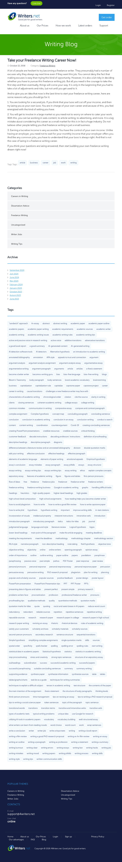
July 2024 (14, 274)
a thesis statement (94, 369)
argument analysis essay (70, 363)
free (25, 482)
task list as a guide (39, 680)
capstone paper (73, 386)
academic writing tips (85, 335)
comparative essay (63, 408)
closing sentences (26, 403)
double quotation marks (94, 448)
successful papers (87, 663)
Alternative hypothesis (60, 352)
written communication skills (49, 759)
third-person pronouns (19, 697)
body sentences (54, 380)
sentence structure (65, 634)
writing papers (48, 753)
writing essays (63, 748)
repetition (58, 612)
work (63, 163)
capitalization (26, 386)
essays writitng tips (53, 470)
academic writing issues (38, 335)
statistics (68, 651)
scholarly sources (79, 629)
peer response (82, 561)
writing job (106, 748)
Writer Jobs (16, 234)
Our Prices (42, 25)
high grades (82, 493)
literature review (59, 527)
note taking (72, 544)
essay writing (70, 470)
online (42, 550)
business (34, 163)
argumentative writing (19, 369)
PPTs (86, 584)
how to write (39, 504)
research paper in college (68, 618)
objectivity (31, 550)
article (22, 163)
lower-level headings (18, 533)
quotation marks (88, 601)
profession (53, 595)
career (45, 163)
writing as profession (58, 742)
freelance (35, 482)
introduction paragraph (19, 521)
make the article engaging (71, 533)
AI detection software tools (20, 352)
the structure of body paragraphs (77, 691)
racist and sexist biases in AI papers (69, 606)
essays (81, 465)
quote (37, 606)
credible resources (51, 431)
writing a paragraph (37, 742)
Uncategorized (18, 225)
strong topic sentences (61, 657)
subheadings (14, 663)
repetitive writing (94, 612)
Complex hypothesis (40, 414)
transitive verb (96, 708)
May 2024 (14, 281)
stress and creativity (39, 657)
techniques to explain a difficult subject (26, 685)
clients (12, 403)
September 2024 (17, 270)
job (54, 163)
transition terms (48, 708)
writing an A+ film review (78, 736)
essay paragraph (53, 465)
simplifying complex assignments (43, 640)
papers (75, 555)
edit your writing (16, 453)
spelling (54, 646)
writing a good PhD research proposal (47, 736)
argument (94, 357)
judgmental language (18, 527)
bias (58, 374)
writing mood (33, 753)
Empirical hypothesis (96, 459)
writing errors (47, 748)
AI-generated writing (80, 346)
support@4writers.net (21, 814)
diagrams (58, 442)
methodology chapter (81, 538)
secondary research (44, 634)
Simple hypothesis (17, 640)
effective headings (56, 453)
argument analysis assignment (42, 363)
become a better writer (19, 374)
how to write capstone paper (92, 504)
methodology (62, 538)
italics (60, 521)
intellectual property (42, 516)
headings (13, 493)
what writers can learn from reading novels (28, 725)
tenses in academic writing (58, 685)
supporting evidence (18, 674)
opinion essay (91, 550)
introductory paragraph (43, 521)
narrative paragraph (30, 544)
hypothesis (32, 510)
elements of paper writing (52, 459)
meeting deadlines (94, 533)
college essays (71, 403)
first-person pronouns (93, 476)
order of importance (18, 555)
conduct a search (104, 419)
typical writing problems (43, 714)
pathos (56, 561)
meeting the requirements (20, 538)
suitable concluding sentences (47, 668)
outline (33, 555)
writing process (81, 753)
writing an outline (16, 742)
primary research (85, 589)
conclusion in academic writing (36, 419)
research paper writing (19, 623)
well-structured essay (88, 719)
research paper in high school (96, 618)
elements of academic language (23, 459)
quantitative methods (67, 601)
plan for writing (90, 572)
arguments (59, 369)
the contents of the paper (100, 685)
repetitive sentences (74, 612)
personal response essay (60, 567)
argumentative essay (93, 363)
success (43, 663)
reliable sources (43, 612)
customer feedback (17, 436)
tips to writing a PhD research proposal (95, 697)
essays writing (15, 470)
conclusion (14, 419)
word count (70, 725)
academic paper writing (38, 329)
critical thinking (88, 431)
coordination (42, 425)
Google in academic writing (66, 487)
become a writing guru (43, 374)
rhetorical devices (69, 623)
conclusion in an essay (63, 419)
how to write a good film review (62, 504)
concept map (58, 414)
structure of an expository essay (89, 657)
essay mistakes (35, 465)
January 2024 (16, 288)
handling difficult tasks (101, 487)
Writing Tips (16, 244)
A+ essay (35, 323)
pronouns (94, 595)
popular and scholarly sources (22, 578)
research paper (46, 618)
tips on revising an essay (63, 697)
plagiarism (75, 572)
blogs (104, 374)
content (12, 425)
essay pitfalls (69, 465)
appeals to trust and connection (72, 357)
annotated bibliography (19, 357)
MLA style (13, 544)
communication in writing (40, 408)
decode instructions (38, 436)
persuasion (105, 567)
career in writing (16, 391)
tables (102, 674)
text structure (79, 685)
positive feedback (65, 578)
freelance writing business (38, 487)
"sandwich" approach (18, 323)
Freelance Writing (47, 66)
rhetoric (54, 623)
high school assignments (50, 499)
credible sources (70, 431)
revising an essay (40, 623)
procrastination (38, 595)
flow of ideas (14, 482)
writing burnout (16, 748)
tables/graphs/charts (18, 680)
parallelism (86, 555)
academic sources (85, 329)
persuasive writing (35, 572)
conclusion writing (85, 419)
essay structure (94, 465)
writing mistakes (16, 753)
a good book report (17, 346)
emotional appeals (75, 459)
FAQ (33, 839)
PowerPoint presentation (20, 584)
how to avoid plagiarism (19, 504)
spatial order (14, 646)
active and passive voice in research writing (28, 340)
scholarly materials (60, 629)
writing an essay (100, 736)
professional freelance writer (74, 595)
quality (52, 601)
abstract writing (60, 323)
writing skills (97, 753)
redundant (28, 612)
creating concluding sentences (96, 425)
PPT (65, 584)
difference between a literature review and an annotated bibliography (39, 448)
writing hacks (92, 748)
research (32, 618)
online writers (55, 550)
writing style (14, 759)
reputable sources (17, 618)
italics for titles (72, 521)
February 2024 (16, 284)
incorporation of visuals (19, 516)
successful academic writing (63, 663)
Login (98, 5)
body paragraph (36, 380)
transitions (33, 708)
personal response (37, 567)
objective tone (104, 544)
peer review (98, 561)
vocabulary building (66, 719)
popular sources (46, 578)
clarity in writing (98, 397)
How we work (63, 25)
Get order (106, 17)
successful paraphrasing (19, 668)
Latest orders (85, 25)
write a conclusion (17, 731)
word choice (56, 725)
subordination (30, 663)
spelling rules (82, 646)
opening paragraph (73, 550)
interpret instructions (64, 516)
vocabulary (49, 719)
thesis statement (52, 691)
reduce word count (96, 606)
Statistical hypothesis (52, 651)
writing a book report (88, 731)
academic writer (103, 329)
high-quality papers (41, 493)
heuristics (25, 493)
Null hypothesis (88, 544)
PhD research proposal (57, 572)
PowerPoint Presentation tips (47, 584)
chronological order (52, 397)
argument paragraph (41, 369)
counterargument (59, 425)
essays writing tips (33, 470)
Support (104, 25)
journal (92, 521)
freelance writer (78, 482)
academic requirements (62, 329)
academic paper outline (99, 323)
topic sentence (92, 702)
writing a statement (79, 742)
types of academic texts (19, 714)
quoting (46, 606)
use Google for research (82, 714)
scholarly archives (40, 629)
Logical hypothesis (77, 527)
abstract (46, 323)
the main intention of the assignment (25, 691)
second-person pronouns (20, 634)
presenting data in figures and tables (25, 589)
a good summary (37, 346)
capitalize (58, 386)
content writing (26, 425)
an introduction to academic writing (89, 352)
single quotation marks (71, 640)
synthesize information (58, 674)
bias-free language (72, 374)
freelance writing (16, 487)
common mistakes (17, 408)
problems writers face (18, 595)
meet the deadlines (43, 538)
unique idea (63, 714)
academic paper (78, 323)
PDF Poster (68, 561)
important (65, 510)
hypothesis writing (49, 510)
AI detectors (41, 352)
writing (73, 163)
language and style (39, 527)
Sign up (68, 836)
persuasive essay (16, 572)
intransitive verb (84, 516)
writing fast (78, 748)
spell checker (41, 646)
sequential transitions (86, 634)
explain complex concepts (100, 470)
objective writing (16, 550)
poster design (82, 578)
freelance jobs (48, 482)
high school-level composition (22, 499)
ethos (82, 470)
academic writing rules (63, 335)
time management (41, 697)
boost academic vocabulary (77, 380)
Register (111, 5)
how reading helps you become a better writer (85, 499)
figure (58, 476)
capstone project (91, 386)
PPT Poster (75, 584)
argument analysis (17, 363)
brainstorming (99, 380)
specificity (28, 646)
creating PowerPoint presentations (24, 431)
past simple (45, 561)
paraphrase (99, 555)
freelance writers (95, 482)
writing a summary (100, 742)
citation (68, 397)
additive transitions (73, 340)
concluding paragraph (78, 414)
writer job (41, 731)
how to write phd (16, 510)
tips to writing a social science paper (25, 702)
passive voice (30, 561)
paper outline (62, 555)
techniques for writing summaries (65, 680)
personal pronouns (17, 567)
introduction (99, 516)
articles (79, 369)
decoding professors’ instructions (65, 436)
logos (92, 527)
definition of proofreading (95, 436)
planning (105, 572)
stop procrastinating (18, 657)
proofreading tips (16, 601)
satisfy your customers (19, 629)
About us (24, 25)
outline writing (46, 555)
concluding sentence (100, 414)
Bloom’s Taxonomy (17, 380)
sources (96, 640)
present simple (67, 589)
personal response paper (86, 567)
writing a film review (18, 736)
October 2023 (16, 292)
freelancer (62, 482)
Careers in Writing (19, 196)
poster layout (97, 578)
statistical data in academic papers (24, 651)
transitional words (17, 708)
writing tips (28, 759)
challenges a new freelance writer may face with (67, 391)
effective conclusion (36, 453)
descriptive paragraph (40, 442)
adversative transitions (95, 340)
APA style (50, 357)
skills (87, 640)
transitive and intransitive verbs (72, 708)
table (94, 674)
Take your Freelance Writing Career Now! (41, 60)
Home (10, 836)
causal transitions (34, 391)
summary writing (84, 668)
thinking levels (102, 691)
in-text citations (102, 510)
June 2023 (14, 299)
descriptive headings (18, 442)
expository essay (16, 476)
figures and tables (72, 476)
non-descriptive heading (53, 544)
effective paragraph (76, 453)
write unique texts (57, 731)
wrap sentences (94, 725)
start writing (97, 646)
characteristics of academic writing (24, 397)
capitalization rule (43, 386)
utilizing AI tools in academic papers (24, 719)
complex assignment (18, 414)
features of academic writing (39, 476)
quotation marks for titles (20, 606)
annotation (38, 357)
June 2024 (14, 277)
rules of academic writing (92, 623)
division (77, 448)
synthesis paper (38, 674)
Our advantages (16, 839)
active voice (56, 340)
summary (68, 668)
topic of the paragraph (72, 702)
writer (31, 731)
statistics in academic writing (88, 651)
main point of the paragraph (43, 533)
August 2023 (15, 295)
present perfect (51, 589)
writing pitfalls (65, 753)
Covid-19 (75, 425)
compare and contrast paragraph (90, 408)
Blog (44, 839)
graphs (85, 487)
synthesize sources (80, 674)
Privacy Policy (97, 836)
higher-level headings (63, 493)
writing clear (31, 748)
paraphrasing (15, 561)
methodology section (103, 538)
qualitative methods (36, 601)
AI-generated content (57, 346)
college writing (87, 403)
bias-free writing (91, 374)
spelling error (67, 646)
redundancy (14, 612)
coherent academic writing (49, 403)
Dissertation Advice (20, 206)
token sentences (51, 702)
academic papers (16, 329)
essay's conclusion (17, 465)
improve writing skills (82, 510)
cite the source (81, 397)
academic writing (16, 335)
